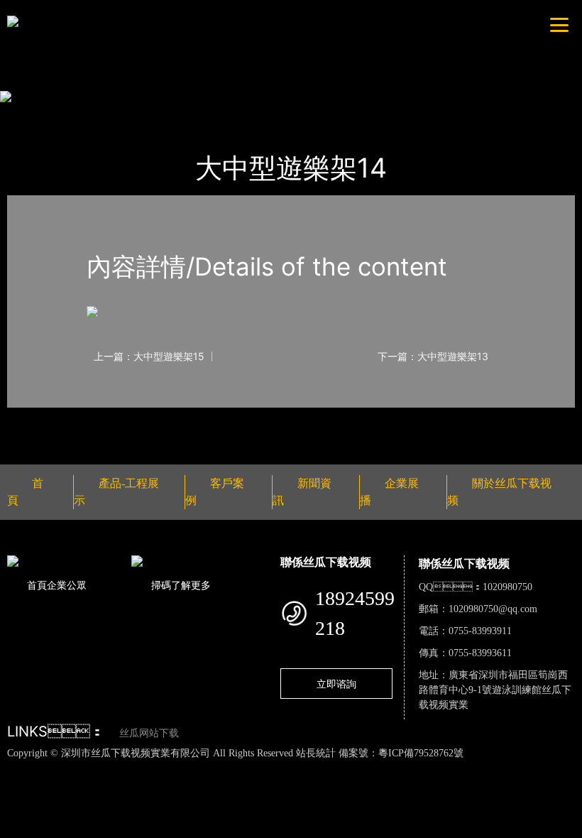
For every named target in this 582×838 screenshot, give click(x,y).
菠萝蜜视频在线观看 (509, 767)
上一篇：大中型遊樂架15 (149, 356)
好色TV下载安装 (140, 783)
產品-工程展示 (94, 115)
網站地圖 (21, 767)
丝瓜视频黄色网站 (173, 767)
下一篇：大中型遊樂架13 (433, 356)
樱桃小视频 (72, 783)
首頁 (32, 115)
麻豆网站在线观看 (327, 767)
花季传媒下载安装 (416, 767)
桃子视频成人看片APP (234, 783)
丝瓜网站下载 (149, 733)
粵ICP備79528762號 (420, 753)
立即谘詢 (336, 684)
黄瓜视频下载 (250, 767)
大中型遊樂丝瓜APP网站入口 (214, 115)
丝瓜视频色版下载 (85, 767)
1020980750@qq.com (493, 609)
